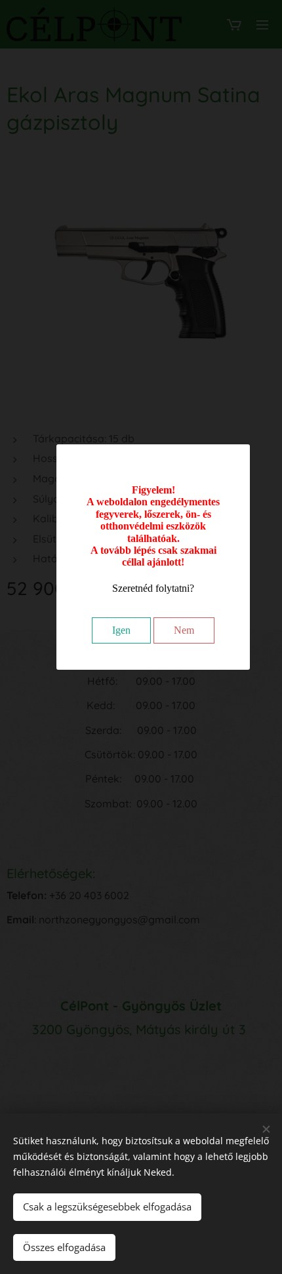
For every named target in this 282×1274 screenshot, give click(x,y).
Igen (121, 630)
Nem (184, 630)
